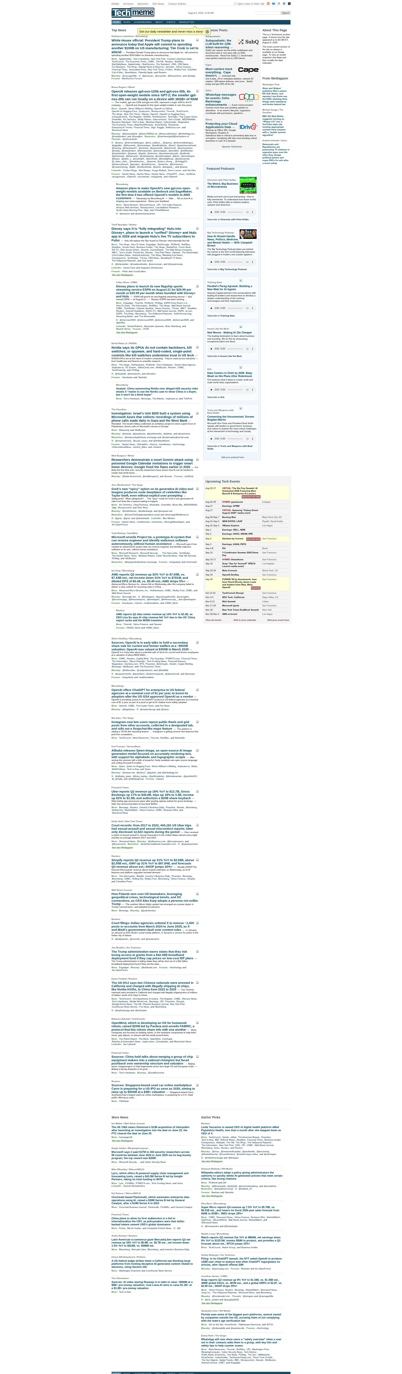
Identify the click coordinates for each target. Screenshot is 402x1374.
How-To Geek (138, 244)
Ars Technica (129, 119)
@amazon (125, 213)
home (281, 52)
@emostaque (143, 145)
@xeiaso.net (128, 772)
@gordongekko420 (165, 596)
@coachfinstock (227, 1154)
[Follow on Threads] (279, 4)
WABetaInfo (264, 1354)
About (159, 22)
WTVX (270, 1324)
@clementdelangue (134, 142)
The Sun (252, 1354)
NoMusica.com (173, 127)
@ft (178, 1228)
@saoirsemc (184, 433)
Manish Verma (123, 329)
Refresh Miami (227, 1140)
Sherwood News (120, 130)
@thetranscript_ (169, 599)
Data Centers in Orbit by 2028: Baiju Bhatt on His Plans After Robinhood (229, 374)
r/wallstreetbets (151, 603)
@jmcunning (263, 1151)
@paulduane (139, 433)
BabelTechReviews (143, 124)
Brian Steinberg (173, 326)
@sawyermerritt (123, 674)
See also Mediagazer (122, 275)
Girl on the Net (216, 1324)
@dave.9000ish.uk (148, 133)
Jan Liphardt (129, 1044)
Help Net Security (187, 555)
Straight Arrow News (122, 1004)
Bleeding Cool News (172, 255)
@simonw (143, 148)
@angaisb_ (168, 167)
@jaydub (151, 772)
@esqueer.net (165, 511)
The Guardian (118, 409)
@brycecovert (119, 844)
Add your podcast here (232, 457)
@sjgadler (117, 145)
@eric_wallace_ (153, 142)
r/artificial (190, 174)
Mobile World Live (138, 1001)
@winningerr (270, 1154)
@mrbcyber (141, 1010)
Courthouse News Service (125, 1006)
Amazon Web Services (127, 207)
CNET (222, 1362)
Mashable (154, 504)
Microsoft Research (128, 553)
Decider (149, 252)
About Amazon (130, 205)
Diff (224, 1182)
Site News (158, 3)
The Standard (163, 64)
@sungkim (137, 136)
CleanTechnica (140, 504)
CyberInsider (170, 122)
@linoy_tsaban (140, 776)
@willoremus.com (157, 841)
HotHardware (137, 364)
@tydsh (142, 153)
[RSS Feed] (268, 4)
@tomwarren (176, 164)
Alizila (194, 766)
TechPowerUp (119, 370)
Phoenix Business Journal (155, 1004)
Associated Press (137, 69)
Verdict (172, 664)
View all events (214, 620)
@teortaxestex (144, 150)
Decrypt (180, 1001)
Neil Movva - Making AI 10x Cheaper (229, 332)
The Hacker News (121, 555)
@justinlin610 (190, 776)
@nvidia (116, 150)
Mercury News (189, 998)
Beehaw (216, 1192)
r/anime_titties (140, 447)
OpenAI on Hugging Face (124, 111)
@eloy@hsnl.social (223, 1188)
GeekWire (132, 533)
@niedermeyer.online (247, 1154)
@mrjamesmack (123, 440)
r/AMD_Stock (171, 603)
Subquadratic (213, 36)
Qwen (122, 766)
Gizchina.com (131, 664)
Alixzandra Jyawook (154, 326)
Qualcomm (144, 111)
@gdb (132, 167)
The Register (135, 116)
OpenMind (155, 1039)
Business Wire (171, 810)
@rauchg (116, 148)
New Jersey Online (129, 250)
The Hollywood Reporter (124, 260)
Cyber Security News (166, 555)
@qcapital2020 (231, 1299)
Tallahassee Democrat (249, 1324)
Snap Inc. (206, 1292)
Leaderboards (143, 22)
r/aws (181, 174)
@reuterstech (152, 939)
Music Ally (177, 504)
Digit (153, 127)
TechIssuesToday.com (240, 1357)
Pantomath (153, 1207)
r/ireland (157, 447)
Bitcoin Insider (134, 1228)
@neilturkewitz (144, 167)
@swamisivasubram (145, 213)
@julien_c (126, 158)
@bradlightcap (166, 158)
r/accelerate (143, 176)
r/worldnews (165, 444)
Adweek (176, 252)
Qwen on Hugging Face (138, 766)
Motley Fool (180, 69)
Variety (132, 224)
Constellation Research (167, 207)
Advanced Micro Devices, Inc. (133, 590)
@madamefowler (138, 264)
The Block (144, 1039)
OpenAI (123, 108)
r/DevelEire (142, 444)
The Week (232, 1354)
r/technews (157, 522)
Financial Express (177, 661)
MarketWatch (131, 810)
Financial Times (119, 69)
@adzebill (232, 1186)
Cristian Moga (130, 170)
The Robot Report (128, 1039)
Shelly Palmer (144, 119)
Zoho (208, 90)
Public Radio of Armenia (213, 1354)
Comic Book (185, 247)
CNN (173, 64)
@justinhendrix (154, 433)
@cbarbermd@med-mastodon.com (158, 844)
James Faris (129, 267)
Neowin (158, 624)
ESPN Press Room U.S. (176, 303)
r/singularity (156, 176)
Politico (141, 1257)
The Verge (117, 114)
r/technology (178, 444)
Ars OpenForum (120, 524)
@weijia (191, 76)
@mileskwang (147, 156)
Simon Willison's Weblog (140, 108)
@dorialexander (174, 776)
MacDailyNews (119, 64)
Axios (134, 555)
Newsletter (186, 22)
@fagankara (128, 709)
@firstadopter (231, 1226)
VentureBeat (133, 746)
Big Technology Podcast (233, 269)
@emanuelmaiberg (248, 1186)
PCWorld (175, 244)
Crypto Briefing (185, 664)
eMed (233, 1137)
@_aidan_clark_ (120, 161)
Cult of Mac (117, 72)
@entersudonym (120, 164)
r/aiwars (160, 779)
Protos (122, 1228)
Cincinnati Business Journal (132, 1207)
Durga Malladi (159, 170)
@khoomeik (129, 145)
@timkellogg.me (186, 133)
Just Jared (147, 260)
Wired (131, 87)
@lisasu (116, 158)
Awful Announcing (182, 313)
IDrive (209, 119)
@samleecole (237, 1328)
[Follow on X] (289, 4)
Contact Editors (177, 3)
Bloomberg (141, 36)
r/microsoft (191, 562)
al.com (188, 311)
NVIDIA (147, 116)
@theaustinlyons (137, 599)
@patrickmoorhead (186, 145)
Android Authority (140, 255)
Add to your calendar (245, 620)
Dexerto (145, 250)
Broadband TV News (171, 258)
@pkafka (120, 322)
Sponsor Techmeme (232, 146)
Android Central (209, 1362)
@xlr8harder (186, 150)
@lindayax (233, 1157)
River (126, 22)
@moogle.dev (129, 596)
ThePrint (188, 398)
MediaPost (171, 247)
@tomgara (248, 1296)
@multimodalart (163, 156)
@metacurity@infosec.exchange (141, 437)
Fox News (165, 705)
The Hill (159, 61)
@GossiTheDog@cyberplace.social (142, 514)
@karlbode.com (149, 967)
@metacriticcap (147, 709)
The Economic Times (135, 61)
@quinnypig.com (220, 1268)
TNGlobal (123, 1101)
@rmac (215, 1151)
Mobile (115, 3)
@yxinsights (183, 596)
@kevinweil (151, 158)
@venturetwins (185, 148)
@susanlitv (160, 76)
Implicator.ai (118, 367)
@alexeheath (142, 518)
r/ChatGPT (171, 174)
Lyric (121, 1183)
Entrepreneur (208, 1142)
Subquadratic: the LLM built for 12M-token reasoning (218, 44)
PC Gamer (130, 367)
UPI (158, 205)
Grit (222, 397)
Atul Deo (191, 170)
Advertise (142, 3)
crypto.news (148, 1041)
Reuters (169, 61)
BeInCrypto (162, 664)
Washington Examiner (130, 1270)
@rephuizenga (122, 1010)
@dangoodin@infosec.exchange (141, 562)
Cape (208, 65)
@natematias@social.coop (175, 437)
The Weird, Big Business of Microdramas (222, 185)
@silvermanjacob (154, 674)
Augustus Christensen (152, 267)
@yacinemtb (156, 148)
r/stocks (138, 603)
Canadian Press (124, 881)
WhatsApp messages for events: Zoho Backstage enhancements (221, 99)
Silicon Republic (137, 661)
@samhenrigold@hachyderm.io (173, 136)
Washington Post (260, 1349)
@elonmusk (170, 148)
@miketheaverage (214, 1157)
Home (116, 22)
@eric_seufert (212, 1299)
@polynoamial (182, 158)
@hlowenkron (174, 76)
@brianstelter (121, 264)
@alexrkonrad (172, 674)
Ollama (145, 114)
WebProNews (118, 769)
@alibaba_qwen (123, 776)
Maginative (183, 122)
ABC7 (114, 252)
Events (171, 22)
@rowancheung (120, 167)
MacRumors (148, 64)
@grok (118, 518)
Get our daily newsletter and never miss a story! (171, 31)
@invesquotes (212, 1226)
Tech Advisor (250, 1352)
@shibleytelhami (161, 440)
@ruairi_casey (140, 440)
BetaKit (140, 876)
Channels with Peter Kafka (234, 219)
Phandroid (173, 124)
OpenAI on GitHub (163, 108)
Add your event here (278, 620)
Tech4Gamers (159, 116)
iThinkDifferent (162, 210)
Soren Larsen (174, 170)
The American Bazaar (249, 1137)
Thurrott (170, 111)
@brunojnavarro (175, 841)
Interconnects (159, 119)
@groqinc (135, 164)
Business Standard (121, 122)
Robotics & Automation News (126, 1041)
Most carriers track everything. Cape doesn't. (219, 72)
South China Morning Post (129, 210)
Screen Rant (128, 247)
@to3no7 (141, 772)
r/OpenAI (131, 176)
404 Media (227, 1168)
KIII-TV (115, 250)
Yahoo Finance (183, 67)
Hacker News (128, 174)
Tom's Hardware (141, 59)
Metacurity (124, 430)
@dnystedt (120, 373)
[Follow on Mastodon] (284, 4)
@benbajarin (148, 596)
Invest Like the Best (231, 356)
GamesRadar (157, 250)
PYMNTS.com (173, 658)
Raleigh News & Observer (151, 67)
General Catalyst (184, 1207)
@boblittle (163, 670)
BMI (217, 1140)
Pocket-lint (138, 252)
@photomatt (118, 156)
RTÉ (142, 664)
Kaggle (160, 127)
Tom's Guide (174, 119)
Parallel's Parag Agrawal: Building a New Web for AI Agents (229, 288)
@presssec (147, 76)
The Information (139, 305)
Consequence (119, 258)
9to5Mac (179, 61)
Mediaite (220, 1142)
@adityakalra (121, 939)
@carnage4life (129, 76)
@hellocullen (128, 670)
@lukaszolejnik (129, 133)
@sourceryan (155, 264)
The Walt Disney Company (178, 250)
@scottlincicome (156, 1072)
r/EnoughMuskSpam (174, 522)
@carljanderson (144, 670)
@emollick (173, 150)
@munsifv (135, 939)
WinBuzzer (161, 367)
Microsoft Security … (150, 553)
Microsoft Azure (147, 205)
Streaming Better (124, 316)
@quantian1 (139, 674)
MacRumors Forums (132, 78)
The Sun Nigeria (209, 1360)
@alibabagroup (136, 779)
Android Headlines (135, 311)
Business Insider (144, 247)
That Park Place (163, 252)
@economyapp (119, 599)
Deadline (116, 247)
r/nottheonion (143, 522)
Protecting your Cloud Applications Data (221, 125)
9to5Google (163, 244)
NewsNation (131, 72)
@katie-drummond (131, 476)
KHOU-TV (151, 311)
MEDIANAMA (188, 119)
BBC (237, 1360)
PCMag (158, 303)
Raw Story (143, 507)
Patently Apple (146, 72)
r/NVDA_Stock (133, 627)
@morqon (190, 674)
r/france (153, 444)
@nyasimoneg (175, 264)
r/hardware (127, 377)
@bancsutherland (168, 133)
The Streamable (190, 252)
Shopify (191, 878)
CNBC (151, 61)
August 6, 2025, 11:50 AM (201, 13)
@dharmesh (132, 156)
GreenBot (116, 119)
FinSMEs (129, 1183)
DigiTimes (206, 1220)
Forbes (169, 69)
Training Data (227, 315)
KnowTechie (161, 124)
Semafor (170, 67)
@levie (176, 156)
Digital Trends (226, 1360)
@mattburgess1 (150, 476)
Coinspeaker (162, 1041)
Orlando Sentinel (145, 308)
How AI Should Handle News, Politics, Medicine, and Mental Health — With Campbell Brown (229, 241)
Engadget (151, 244)
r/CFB (146, 329)
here (279, 57)
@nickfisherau (129, 511)
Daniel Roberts (135, 326)
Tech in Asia (138, 122)
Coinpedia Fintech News (159, 1228)
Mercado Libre (139, 1249)
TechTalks (173, 116)
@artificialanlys (159, 145)
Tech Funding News (156, 661)
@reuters (151, 373)
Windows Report (154, 122)
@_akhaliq (117, 779)
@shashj (126, 433)
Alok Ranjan (145, 170)
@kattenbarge (145, 511)
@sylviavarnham (189, 844)
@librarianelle (219, 1186)
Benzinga (146, 398)
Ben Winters (169, 518)
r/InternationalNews (121, 447)
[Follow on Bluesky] (273, 4)
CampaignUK (125, 1137)
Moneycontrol (158, 111)
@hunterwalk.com (221, 1296)
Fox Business (118, 67)
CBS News (183, 64)
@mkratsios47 (130, 148)
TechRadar (132, 258)
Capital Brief (142, 658)
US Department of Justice (145, 998)
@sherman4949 (128, 320)
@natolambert (119, 136)
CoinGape (167, 1039)
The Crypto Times (188, 116)
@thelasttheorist (209, 1154)
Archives (128, 3)
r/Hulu (125, 271)
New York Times (156, 69)
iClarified (192, 69)
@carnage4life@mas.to (177, 514)
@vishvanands (129, 139)
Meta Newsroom (141, 738)
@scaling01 (138, 158)
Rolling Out (117, 810)
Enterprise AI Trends (122, 127)
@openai (167, 142)
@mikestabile (218, 1328)
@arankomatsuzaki (168, 153)
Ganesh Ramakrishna (134, 1186)
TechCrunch (118, 61)
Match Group (228, 1247)
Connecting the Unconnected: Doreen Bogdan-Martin (230, 418)
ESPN (181, 311)
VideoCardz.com (146, 367)
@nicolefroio (270, 1186)
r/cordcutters (139, 271)
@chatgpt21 (181, 161)
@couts (168, 476)
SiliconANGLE (136, 1169)
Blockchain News (182, 1041)
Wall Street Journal (180, 305)
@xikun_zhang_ (165, 161)
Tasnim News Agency (184, 364)
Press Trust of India (262, 1357)
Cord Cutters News (121, 255)
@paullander (248, 1151)
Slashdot (142, 377)
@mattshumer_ (137, 161)
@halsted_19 (245, 1188)
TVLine (143, 258)
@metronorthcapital (230, 1151)
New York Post (158, 59)
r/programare (118, 176)
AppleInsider (125, 59)
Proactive (150, 664)
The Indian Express (171, 205)
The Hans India (169, 553)
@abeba (167, 433)
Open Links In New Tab (250, 3)
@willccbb (185, 153)
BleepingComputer (138, 1148)
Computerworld (119, 116)
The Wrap (132, 67)
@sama (119, 142)
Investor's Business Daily (179, 59)
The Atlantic (158, 398)
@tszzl (172, 145)
